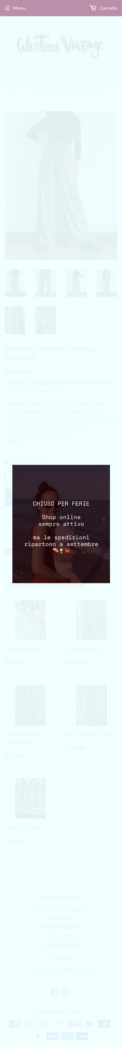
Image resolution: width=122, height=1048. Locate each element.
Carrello (108, 8)
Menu (19, 8)
